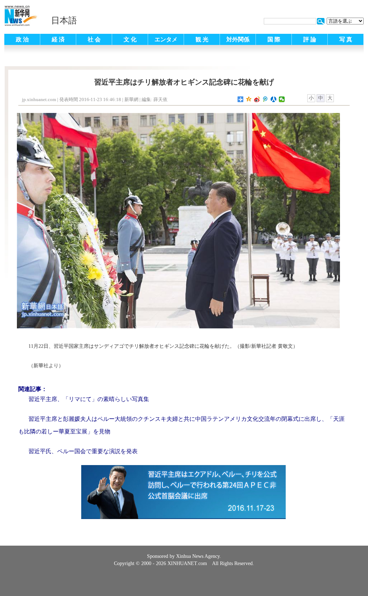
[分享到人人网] (274, 99)
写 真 (345, 39)
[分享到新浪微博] (257, 99)
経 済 (58, 39)
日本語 (64, 20)
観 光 (202, 39)
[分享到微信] (282, 99)
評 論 (309, 39)
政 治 (22, 39)
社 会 (94, 39)
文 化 (130, 39)
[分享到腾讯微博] (265, 99)
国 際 (273, 39)
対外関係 (237, 39)
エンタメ (166, 39)
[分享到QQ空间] (249, 99)
